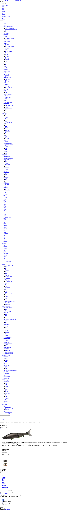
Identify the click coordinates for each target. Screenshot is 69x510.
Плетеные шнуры (6, 34)
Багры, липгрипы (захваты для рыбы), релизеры (10, 370)
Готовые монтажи (7, 104)
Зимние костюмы (7, 131)
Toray (4, 259)
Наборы (5, 82)
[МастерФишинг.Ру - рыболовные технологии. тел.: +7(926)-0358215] (10, 0)
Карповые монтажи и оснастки (9, 38)
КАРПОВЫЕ (5, 171)
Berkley (5, 223)
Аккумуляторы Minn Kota (8, 412)
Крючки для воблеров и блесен (9, 28)
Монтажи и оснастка (6, 103)
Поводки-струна (7, 350)
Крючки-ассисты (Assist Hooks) (8, 311)
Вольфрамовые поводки (8, 349)
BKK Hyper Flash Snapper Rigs (9, 265)
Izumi (6, 273)
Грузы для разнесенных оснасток (8, 337)
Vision (6, 73)
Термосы (3, 15)
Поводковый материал (5, 242)
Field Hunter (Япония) (8, 48)
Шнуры (3, 9)
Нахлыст (3, 6)
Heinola (6, 137)
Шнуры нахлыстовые (6, 84)
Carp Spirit (6, 89)
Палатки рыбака (6, 142)
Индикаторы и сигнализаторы (8, 94)
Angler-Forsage (7, 398)
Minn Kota (5, 411)
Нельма (6, 161)
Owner (6, 67)
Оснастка (3, 12)
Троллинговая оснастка (7, 354)
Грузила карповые (6, 335)
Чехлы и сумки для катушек (7, 364)
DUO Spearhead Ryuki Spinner (9, 293)
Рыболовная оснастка (6, 36)
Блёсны (5, 22)
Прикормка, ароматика (7, 35)
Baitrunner (5, 155)
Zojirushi (5, 405)
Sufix (4, 213)
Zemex (4, 220)
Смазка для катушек (6, 167)
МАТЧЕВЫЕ (5, 182)
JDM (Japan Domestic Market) (9, 58)
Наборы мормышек (7, 114)
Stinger (4, 212)
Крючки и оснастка (6, 63)
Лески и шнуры (6, 68)
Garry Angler (6, 283)
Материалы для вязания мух (7, 77)
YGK (4, 240)
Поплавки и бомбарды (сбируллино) (8, 353)
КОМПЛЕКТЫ (6, 187)
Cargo (6, 115)
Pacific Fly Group (7, 79)
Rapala (6, 149)
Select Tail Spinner (7, 305)
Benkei (4, 195)
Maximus (6, 148)
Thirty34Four (7, 313)
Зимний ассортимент (5, 487)
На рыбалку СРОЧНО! (5, 5)
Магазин (3, 475)
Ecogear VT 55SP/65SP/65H (9, 122)
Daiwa (6, 121)
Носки (6, 132)
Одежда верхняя (6, 382)
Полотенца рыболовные (7, 376)
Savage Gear (5, 255)
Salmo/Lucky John (6, 233)
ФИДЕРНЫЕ (5, 186)
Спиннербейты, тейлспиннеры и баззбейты (9, 301)
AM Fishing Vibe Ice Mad (8, 119)
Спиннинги (5, 70)
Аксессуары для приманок (7, 347)
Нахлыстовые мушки (6, 33)
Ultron (4, 237)
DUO (6, 266)
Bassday (6, 55)
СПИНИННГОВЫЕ (6, 172)
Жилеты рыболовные (6, 381)
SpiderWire (5, 211)
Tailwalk (5, 214)
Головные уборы (7, 130)
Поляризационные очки (5, 404)
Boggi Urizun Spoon (7, 287)
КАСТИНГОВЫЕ (6, 177)
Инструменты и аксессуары (7, 97)
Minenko (6, 109)
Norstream (5, 204)
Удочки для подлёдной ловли (8, 146)
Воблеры (5, 23)
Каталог (2, 20)
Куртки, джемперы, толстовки (9, 387)
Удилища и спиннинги (7, 41)
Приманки (3, 11)
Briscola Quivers (7, 188)
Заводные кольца (6, 341)
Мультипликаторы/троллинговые (8, 158)
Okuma (4, 205)
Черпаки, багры (6, 151)
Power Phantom (6, 206)
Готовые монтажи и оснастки (8, 307)
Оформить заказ (7, 509)
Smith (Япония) (7, 59)
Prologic (5, 232)
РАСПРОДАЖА (6, 169)
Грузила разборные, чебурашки (8, 336)
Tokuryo (5, 215)
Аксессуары (5, 43)
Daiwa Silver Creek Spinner (8, 51)
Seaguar (5, 209)
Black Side (6, 165)
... (5, 31)
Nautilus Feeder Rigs (7, 308)
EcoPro (6, 126)
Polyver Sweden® (7, 393)
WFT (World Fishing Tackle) (7, 217)
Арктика (5, 406)
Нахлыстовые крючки (7, 324)
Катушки (3, 7)
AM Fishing (6, 344)
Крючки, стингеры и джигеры (6, 306)
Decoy (6, 64)
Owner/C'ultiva (7, 326)
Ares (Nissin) (6, 175)
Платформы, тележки (6, 106)
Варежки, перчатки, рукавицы (9, 129)
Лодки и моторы (4, 410)
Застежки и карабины (6, 342)
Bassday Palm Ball (7, 282)
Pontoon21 (5, 252)
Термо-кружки (7, 409)
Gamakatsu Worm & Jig (8, 332)
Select (4, 210)
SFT (5, 110)
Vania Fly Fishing (7, 81)
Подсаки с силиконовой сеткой (9, 46)
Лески (3, 480)
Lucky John (6, 117)
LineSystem (5, 227)
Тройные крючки (7, 30)
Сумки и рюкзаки (6, 363)
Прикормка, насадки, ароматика (8, 108)
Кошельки (5, 362)
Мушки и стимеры (6, 78)
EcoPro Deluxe (7, 116)
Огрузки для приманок (7, 338)
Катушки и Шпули (4, 154)
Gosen (4, 200)
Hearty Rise (6, 391)
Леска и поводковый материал (8, 99)
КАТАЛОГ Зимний (4, 113)
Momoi (4, 250)
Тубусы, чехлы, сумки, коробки (6, 16)
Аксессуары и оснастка (7, 71)
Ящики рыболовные (8, 47)
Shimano (6, 101)
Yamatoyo (5, 218)
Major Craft (5, 202)
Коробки (5, 357)
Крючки (3, 482)
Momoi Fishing (5, 228)
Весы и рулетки (6, 371)
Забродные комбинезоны (8, 87)
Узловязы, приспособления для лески (9, 377)
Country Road (7, 56)
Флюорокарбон (4, 10)
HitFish (6, 124)
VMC (6, 328)
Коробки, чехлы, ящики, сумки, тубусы (9, 26)
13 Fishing (6, 173)
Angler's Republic (7, 278)
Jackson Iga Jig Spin (7, 304)
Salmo (6, 136)
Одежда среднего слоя (7, 385)
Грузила (6, 37)
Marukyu (6, 298)
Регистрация (3, 19)
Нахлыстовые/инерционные (7, 159)
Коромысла (6, 141)
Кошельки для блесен (8, 45)
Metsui (6, 49)
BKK (6, 315)
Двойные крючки (7, 27)
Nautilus (6, 66)
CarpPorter (6, 107)
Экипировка (3, 14)
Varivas (4, 216)
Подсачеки (5, 375)
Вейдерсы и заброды (6, 380)
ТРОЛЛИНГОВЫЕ (6, 184)
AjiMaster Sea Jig (7, 316)
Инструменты (7, 44)
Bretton (6, 50)
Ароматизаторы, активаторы (9, 144)
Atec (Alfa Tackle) (7, 164)
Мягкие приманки (6, 32)
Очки (2, 13)
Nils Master (6, 127)
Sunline (4, 236)
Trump (6, 80)
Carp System (6, 91)
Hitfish (6, 272)
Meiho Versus (7, 75)
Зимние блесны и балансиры (7, 24)
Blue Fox (6, 292)
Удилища (3, 8)
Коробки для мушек (6, 74)
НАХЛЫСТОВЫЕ (6, 183)
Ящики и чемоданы (6, 365)
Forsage (5, 199)
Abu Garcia (6, 163)
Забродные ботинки (8, 86)
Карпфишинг (4, 477)
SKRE (6, 396)
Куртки (6, 384)
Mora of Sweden (7, 138)
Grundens (6, 390)
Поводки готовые (7, 39)
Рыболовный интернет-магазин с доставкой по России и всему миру (29, 0)
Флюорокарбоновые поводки (9, 352)
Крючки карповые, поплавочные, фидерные (11, 29)
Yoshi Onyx (5, 219)
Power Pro (5, 207)
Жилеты (6, 389)
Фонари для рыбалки (6, 378)
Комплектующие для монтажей (9, 105)
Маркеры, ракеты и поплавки (8, 102)
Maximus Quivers (7, 190)
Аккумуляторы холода (8, 407)
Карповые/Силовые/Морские (8, 156)
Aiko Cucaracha (7, 60)
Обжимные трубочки (6, 348)
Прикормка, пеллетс (8, 145)
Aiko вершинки (7, 191)
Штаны (6, 388)
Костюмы (6, 383)
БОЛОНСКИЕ (5, 170)
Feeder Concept (6, 198)
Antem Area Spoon (7, 54)
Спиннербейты (6, 69)
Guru (5, 310)
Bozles (6, 267)
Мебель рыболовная (6, 373)
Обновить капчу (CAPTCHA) (4, 493)
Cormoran (6, 92)
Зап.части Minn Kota (8, 413)
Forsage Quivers (7, 189)
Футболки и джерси (6, 403)
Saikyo (6, 327)
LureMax (6, 359)
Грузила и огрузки (4, 334)
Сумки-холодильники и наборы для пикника (11, 408)
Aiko (5, 53)
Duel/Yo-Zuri (5, 197)
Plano (6, 368)
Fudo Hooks (6, 321)
